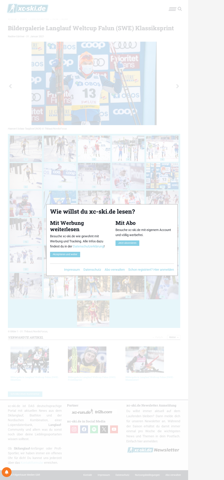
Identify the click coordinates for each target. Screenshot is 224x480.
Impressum (72, 269)
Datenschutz (92, 269)
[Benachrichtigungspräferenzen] (7, 472)
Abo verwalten (115, 269)
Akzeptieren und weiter (65, 254)
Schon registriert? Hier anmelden (151, 269)
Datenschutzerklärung (88, 246)
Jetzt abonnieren (127, 242)
